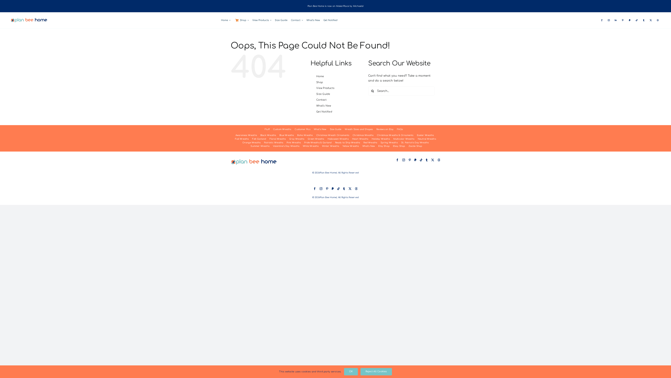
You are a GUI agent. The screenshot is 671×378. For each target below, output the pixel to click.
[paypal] (630, 20)
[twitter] (651, 20)
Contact (321, 100)
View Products (325, 88)
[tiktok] (637, 20)
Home (320, 76)
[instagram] (609, 20)
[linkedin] (616, 20)
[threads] (658, 20)
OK (351, 371)
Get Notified (324, 111)
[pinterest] (623, 20)
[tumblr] (644, 20)
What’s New (323, 105)
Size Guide (323, 94)
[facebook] (602, 20)
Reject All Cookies (376, 371)
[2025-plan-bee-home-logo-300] (28, 18)
